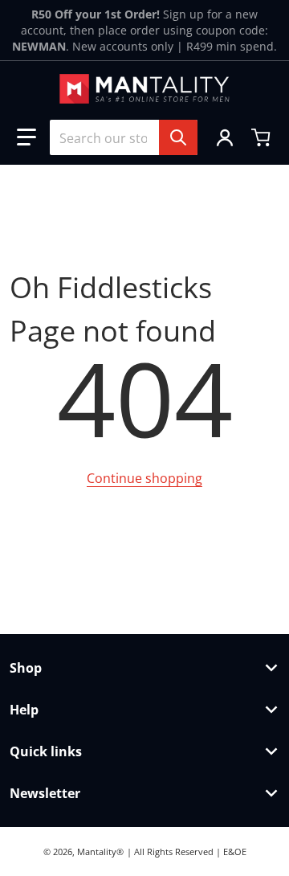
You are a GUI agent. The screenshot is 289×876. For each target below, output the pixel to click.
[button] (26, 137)
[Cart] (262, 137)
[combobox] (123, 137)
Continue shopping (144, 478)
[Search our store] (178, 137)
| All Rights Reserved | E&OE (186, 851)
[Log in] (225, 137)
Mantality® (100, 851)
